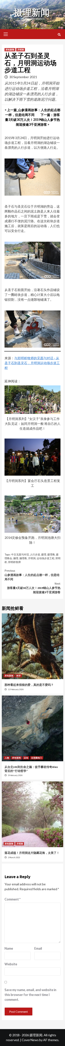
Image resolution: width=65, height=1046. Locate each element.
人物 (7, 757)
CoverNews (30, 1040)
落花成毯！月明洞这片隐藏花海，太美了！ (32, 853)
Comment (13, 899)
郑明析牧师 (14, 562)
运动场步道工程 (45, 558)
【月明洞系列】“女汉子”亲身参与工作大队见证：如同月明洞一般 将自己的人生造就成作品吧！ (32, 423)
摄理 (43, 554)
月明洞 (20, 49)
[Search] (59, 34)
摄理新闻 (32, 12)
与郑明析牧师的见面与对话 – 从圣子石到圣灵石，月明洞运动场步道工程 (32, 363)
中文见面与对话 (20, 554)
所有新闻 (10, 49)
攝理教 (23, 558)
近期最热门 (36, 757)
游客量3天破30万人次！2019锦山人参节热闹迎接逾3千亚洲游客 (33, 588)
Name (9, 948)
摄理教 (51, 554)
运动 (26, 757)
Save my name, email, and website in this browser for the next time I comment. (30, 995)
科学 (18, 675)
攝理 (15, 558)
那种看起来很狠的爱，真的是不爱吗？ (29, 685)
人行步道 (35, 554)
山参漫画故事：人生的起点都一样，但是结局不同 (32, 575)
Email (38, 948)
